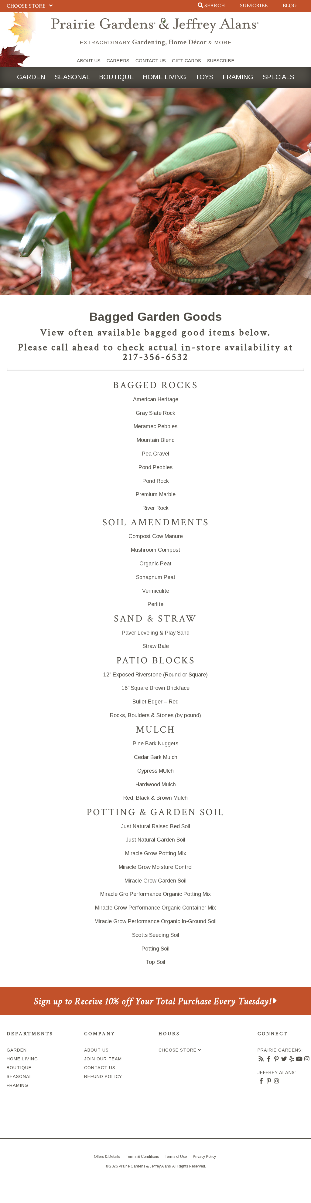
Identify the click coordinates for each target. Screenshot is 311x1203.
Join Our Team (103, 1058)
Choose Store (27, 5)
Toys (204, 77)
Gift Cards (186, 60)
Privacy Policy (204, 1156)
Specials (278, 77)
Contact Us (150, 60)
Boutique (116, 77)
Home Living (164, 77)
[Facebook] (269, 1058)
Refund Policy (103, 1076)
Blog (290, 5)
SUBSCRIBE (220, 60)
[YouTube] (299, 1058)
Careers (118, 60)
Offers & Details (107, 1156)
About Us (89, 60)
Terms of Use (176, 1156)
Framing (238, 77)
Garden (31, 77)
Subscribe (254, 5)
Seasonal (72, 77)
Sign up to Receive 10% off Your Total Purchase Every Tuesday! (153, 1001)
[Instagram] (307, 1058)
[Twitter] (284, 1058)
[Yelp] (292, 1058)
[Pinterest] (276, 1058)
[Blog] (261, 1058)
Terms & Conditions (142, 1156)
